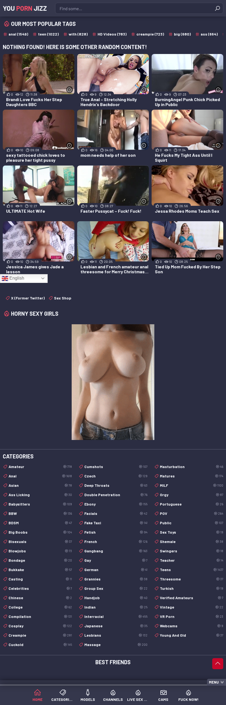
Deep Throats (116, 485)
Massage (116, 644)
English (16, 278)
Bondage (40, 560)
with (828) (78, 34)
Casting (40, 579)
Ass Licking (40, 494)
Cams (163, 699)
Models (87, 699)
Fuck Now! (188, 699)
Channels (113, 699)
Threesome (191, 579)
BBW (40, 513)
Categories (62, 699)
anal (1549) (18, 34)
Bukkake (40, 569)
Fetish (116, 532)
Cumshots (116, 466)
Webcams (191, 625)
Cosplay (40, 625)
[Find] (217, 8)
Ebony (116, 504)
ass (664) (209, 34)
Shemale (191, 541)
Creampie (40, 635)
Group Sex (116, 588)
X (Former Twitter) (28, 298)
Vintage (191, 607)
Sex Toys (191, 532)
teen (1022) (48, 34)
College (40, 607)
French (116, 541)
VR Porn (191, 616)
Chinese (40, 597)
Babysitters (40, 504)
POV (191, 513)
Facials (116, 513)
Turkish (191, 588)
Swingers (191, 551)
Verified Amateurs (191, 597)
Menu (214, 682)
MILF (191, 485)
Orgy (191, 494)
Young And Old (191, 635)
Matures (191, 476)
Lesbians (116, 635)
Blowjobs (40, 551)
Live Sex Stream (138, 699)
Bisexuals (40, 541)
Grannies (116, 579)
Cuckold (40, 644)
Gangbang (116, 551)
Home (37, 699)
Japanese (116, 625)
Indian (116, 607)
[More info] (69, 89)
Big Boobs (40, 532)
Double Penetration (116, 494)
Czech (116, 476)
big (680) (182, 34)
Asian (40, 485)
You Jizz (25, 8)
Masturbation (191, 466)
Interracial (116, 616)
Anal (40, 476)
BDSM (40, 522)
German (116, 569)
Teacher (191, 560)
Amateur (40, 466)
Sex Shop (62, 298)
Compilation (40, 616)
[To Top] (217, 663)
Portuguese (191, 504)
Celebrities (40, 588)
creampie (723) (150, 34)
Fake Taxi (116, 522)
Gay (116, 560)
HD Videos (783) (112, 34)
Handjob (116, 597)
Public (191, 522)
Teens (191, 569)
